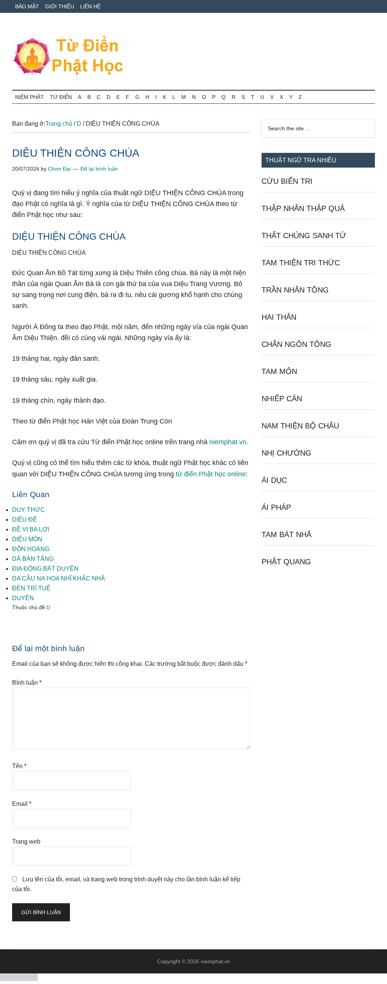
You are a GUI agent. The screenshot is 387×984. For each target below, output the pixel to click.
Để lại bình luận (99, 169)
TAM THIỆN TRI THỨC (301, 263)
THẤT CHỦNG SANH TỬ (304, 235)
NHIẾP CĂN (282, 398)
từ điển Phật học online (211, 474)
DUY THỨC (28, 510)
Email (21, 804)
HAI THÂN (279, 317)
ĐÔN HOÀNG (31, 549)
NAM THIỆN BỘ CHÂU (300, 426)
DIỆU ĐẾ (24, 519)
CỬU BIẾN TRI (287, 181)
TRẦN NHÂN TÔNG (295, 290)
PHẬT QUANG (286, 561)
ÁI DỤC (274, 480)
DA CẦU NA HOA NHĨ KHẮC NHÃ (58, 578)
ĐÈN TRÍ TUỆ (31, 588)
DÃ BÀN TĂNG (33, 559)
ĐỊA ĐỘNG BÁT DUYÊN (45, 568)
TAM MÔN (279, 371)
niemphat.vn (227, 442)
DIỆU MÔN (27, 539)
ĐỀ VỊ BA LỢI (30, 529)
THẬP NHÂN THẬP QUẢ (303, 208)
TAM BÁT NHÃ (286, 534)
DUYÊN (23, 598)
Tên (19, 766)
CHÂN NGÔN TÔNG (296, 344)
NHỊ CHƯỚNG (286, 453)
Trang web (26, 841)
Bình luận (27, 682)
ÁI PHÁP (276, 507)
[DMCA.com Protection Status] (19, 979)
